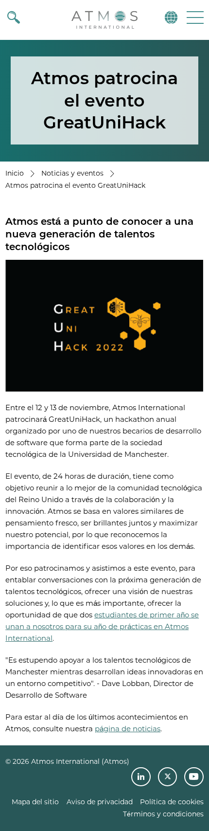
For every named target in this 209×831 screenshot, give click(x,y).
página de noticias (127, 728)
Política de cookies (172, 801)
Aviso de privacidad (100, 801)
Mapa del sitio (35, 801)
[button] (194, 17)
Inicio (14, 173)
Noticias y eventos (72, 173)
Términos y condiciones (163, 814)
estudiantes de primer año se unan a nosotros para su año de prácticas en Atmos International (102, 626)
